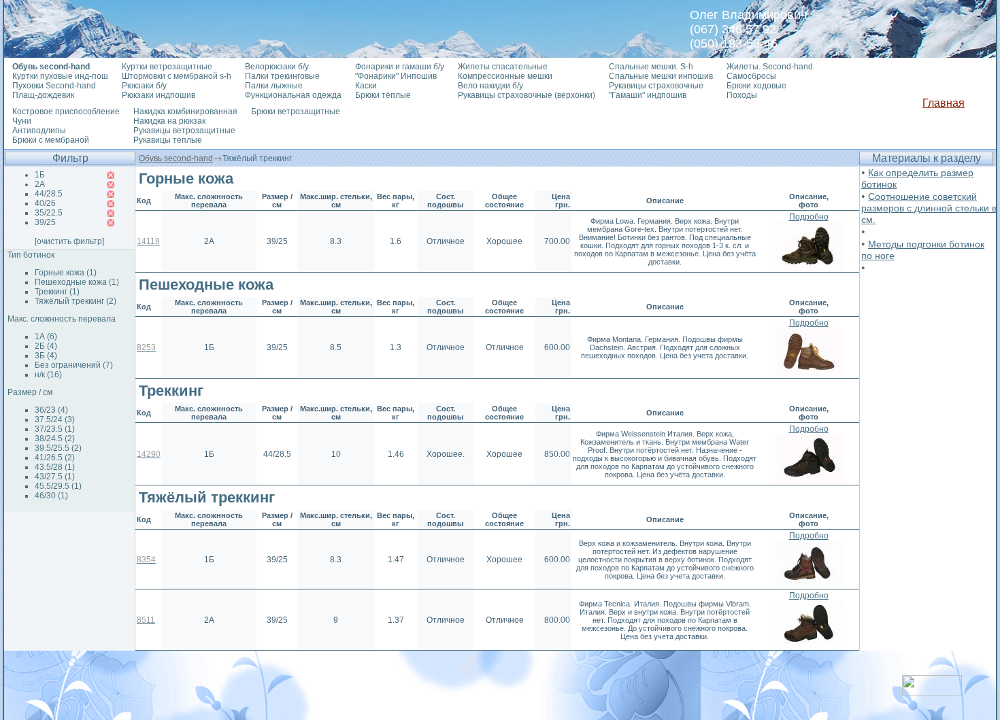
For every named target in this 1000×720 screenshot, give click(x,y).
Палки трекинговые (282, 76)
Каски (366, 85)
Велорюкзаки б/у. (277, 66)
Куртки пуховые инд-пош (60, 76)
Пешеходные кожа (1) (77, 282)
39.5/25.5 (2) (58, 448)
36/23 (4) (51, 410)
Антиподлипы (39, 130)
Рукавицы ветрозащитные (184, 130)
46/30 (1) (51, 495)
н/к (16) (48, 374)
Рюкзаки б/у (144, 85)
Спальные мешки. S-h (651, 66)
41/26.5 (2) (55, 457)
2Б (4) (46, 346)
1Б (40, 174)
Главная (943, 103)
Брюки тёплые (383, 95)
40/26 (45, 203)
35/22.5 (49, 213)
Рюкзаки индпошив (158, 95)
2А (40, 184)
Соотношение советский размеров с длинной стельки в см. (929, 208)
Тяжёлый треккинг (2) (75, 301)
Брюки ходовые (756, 85)
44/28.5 (49, 194)
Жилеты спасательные (503, 66)
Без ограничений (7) (74, 365)
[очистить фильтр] (69, 241)
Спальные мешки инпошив (661, 76)
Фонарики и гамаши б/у (399, 66)
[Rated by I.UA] (932, 692)
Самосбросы (751, 76)
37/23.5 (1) (55, 429)
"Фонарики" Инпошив (396, 76)
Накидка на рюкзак (169, 121)
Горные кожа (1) (66, 272)
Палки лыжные (274, 85)
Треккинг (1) (57, 291)
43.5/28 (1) (55, 467)
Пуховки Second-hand (54, 85)
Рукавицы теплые (167, 140)
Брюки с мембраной (50, 140)
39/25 (45, 222)
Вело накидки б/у (490, 85)
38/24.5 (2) (55, 438)
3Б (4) (46, 355)
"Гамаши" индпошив (647, 95)
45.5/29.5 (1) (58, 486)
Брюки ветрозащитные (295, 111)
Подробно (809, 217)
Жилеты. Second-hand (770, 66)
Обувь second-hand (176, 158)
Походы (742, 95)
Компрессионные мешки (505, 76)
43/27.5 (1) (55, 476)
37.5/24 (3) (55, 419)
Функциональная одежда (293, 95)
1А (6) (46, 336)
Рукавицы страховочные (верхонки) (526, 95)
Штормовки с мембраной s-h (176, 76)
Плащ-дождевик (43, 95)
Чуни (21, 121)
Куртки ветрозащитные (167, 66)
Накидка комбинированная (185, 111)
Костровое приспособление (66, 111)
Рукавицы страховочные (656, 85)
